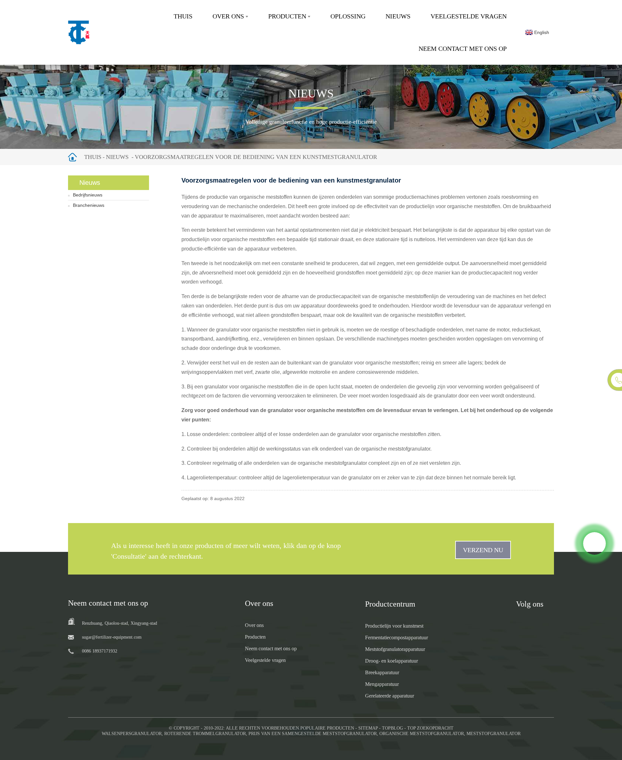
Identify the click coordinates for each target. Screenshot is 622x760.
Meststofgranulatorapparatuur (395, 649)
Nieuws (398, 16)
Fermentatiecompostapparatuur (396, 637)
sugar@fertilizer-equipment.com (112, 637)
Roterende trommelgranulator (205, 733)
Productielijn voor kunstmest (394, 626)
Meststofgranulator (493, 733)
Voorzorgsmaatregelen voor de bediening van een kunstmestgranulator (256, 157)
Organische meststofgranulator (421, 733)
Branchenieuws (88, 205)
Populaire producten (327, 728)
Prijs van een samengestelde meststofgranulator (312, 733)
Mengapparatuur (382, 684)
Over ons (228, 16)
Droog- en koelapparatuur (391, 661)
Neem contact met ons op (463, 48)
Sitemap (368, 728)
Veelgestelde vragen (469, 16)
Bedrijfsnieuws (87, 194)
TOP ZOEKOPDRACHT (430, 728)
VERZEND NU (483, 549)
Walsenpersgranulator (132, 733)
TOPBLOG (392, 728)
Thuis (183, 16)
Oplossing (347, 16)
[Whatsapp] (594, 543)
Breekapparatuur (382, 672)
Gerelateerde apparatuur (389, 696)
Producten (287, 16)
